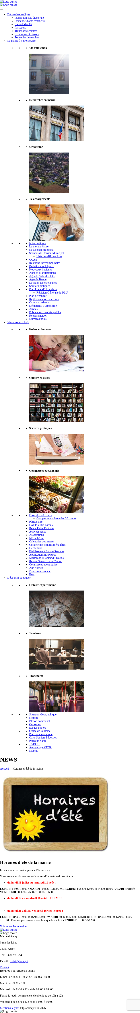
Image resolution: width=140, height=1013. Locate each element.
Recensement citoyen (27, 34)
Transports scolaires (26, 30)
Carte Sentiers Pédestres (43, 737)
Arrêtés (33, 309)
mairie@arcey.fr (19, 961)
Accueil (4, 768)
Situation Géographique (43, 714)
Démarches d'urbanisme (43, 305)
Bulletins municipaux (41, 266)
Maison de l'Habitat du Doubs (46, 557)
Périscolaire (35, 521)
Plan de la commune (40, 734)
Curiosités (35, 724)
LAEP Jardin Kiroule (41, 525)
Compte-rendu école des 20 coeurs (56, 518)
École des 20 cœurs (40, 515)
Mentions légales (9, 1008)
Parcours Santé (37, 740)
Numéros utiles (37, 318)
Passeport (20, 27)
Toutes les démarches (27, 37)
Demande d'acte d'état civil (30, 20)
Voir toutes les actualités (14, 926)
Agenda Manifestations (42, 272)
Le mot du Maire (38, 246)
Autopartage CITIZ (40, 747)
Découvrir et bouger (18, 577)
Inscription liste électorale (29, 17)
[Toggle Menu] (1, 9)
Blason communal (39, 721)
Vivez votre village (18, 322)
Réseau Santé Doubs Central (45, 561)
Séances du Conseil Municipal (46, 253)
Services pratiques (39, 285)
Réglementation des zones (44, 299)
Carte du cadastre (39, 302)
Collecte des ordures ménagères (47, 544)
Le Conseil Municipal (41, 249)
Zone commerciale (39, 571)
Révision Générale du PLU (52, 292)
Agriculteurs (36, 567)
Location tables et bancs (43, 282)
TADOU (34, 744)
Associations (36, 534)
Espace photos (37, 727)
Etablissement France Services (46, 551)
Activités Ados (37, 531)
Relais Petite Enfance (41, 528)
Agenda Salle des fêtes (42, 276)
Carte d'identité (23, 24)
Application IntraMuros (42, 554)
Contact (4, 967)
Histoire (33, 717)
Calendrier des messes (42, 541)
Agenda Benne (37, 279)
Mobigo (33, 750)
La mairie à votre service (21, 40)
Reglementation (38, 315)
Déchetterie (35, 548)
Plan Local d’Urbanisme (43, 289)
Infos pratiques (37, 243)
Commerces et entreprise (43, 564)
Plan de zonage (38, 295)
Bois (31, 574)
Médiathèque (36, 538)
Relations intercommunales (44, 262)
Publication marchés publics (45, 312)
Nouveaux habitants (40, 269)
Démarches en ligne (18, 14)
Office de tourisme (39, 730)
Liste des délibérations (49, 256)
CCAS (33, 259)
